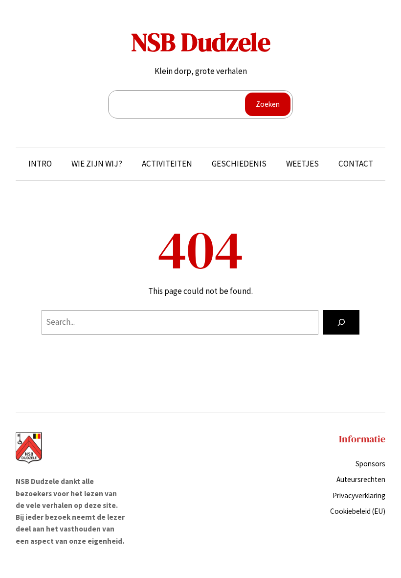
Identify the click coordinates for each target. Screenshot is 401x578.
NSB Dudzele (200, 42)
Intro (40, 163)
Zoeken (268, 104)
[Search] (341, 322)
